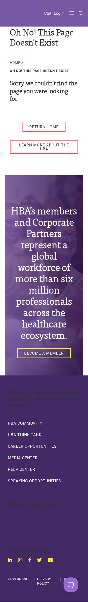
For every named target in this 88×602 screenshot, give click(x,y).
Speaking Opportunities (34, 480)
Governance (19, 579)
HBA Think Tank (25, 434)
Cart (47, 13)
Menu (71, 13)
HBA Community (25, 423)
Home (15, 62)
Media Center (23, 457)
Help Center (21, 469)
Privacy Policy (44, 581)
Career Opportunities (32, 446)
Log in (59, 13)
